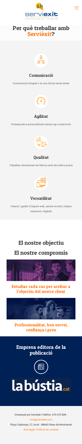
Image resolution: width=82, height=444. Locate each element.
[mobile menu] (76, 8)
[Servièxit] (41, 12)
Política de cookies (48, 429)
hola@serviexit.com (41, 419)
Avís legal (29, 429)
